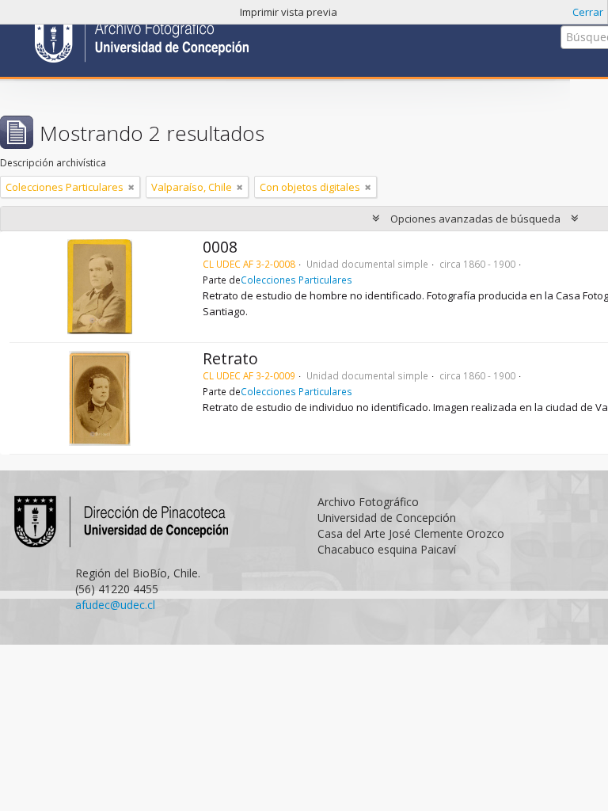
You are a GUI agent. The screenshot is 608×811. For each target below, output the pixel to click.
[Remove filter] (131, 187)
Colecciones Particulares (296, 279)
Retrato (230, 358)
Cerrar (587, 12)
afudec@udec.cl (115, 604)
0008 (220, 246)
